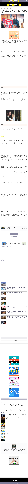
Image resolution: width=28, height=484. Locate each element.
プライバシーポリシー (7, 481)
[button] (3, 260)
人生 (8, 246)
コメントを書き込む (14, 340)
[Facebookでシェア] (2, 260)
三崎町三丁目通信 (14, 448)
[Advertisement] (14, 69)
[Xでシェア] (1, 260)
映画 (10, 246)
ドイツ (6, 246)
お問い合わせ (20, 481)
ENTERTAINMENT (3, 246)
